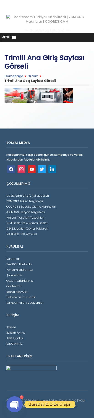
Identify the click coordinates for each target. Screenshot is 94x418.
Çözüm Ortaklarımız (19, 281)
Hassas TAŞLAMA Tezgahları (25, 218)
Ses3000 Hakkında (19, 264)
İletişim (11, 327)
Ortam (32, 76)
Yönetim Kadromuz (19, 270)
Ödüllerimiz (14, 286)
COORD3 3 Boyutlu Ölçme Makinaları (31, 207)
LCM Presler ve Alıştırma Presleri (27, 223)
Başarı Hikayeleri (17, 292)
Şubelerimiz (14, 275)
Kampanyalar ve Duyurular (24, 303)
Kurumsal (13, 259)
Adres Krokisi (15, 338)
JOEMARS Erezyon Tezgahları (25, 212)
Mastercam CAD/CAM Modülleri (27, 196)
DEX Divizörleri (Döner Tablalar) (27, 228)
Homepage (14, 76)
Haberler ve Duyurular (21, 297)
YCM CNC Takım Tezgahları (24, 201)
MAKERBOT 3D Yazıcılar (21, 234)
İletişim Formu (16, 333)
